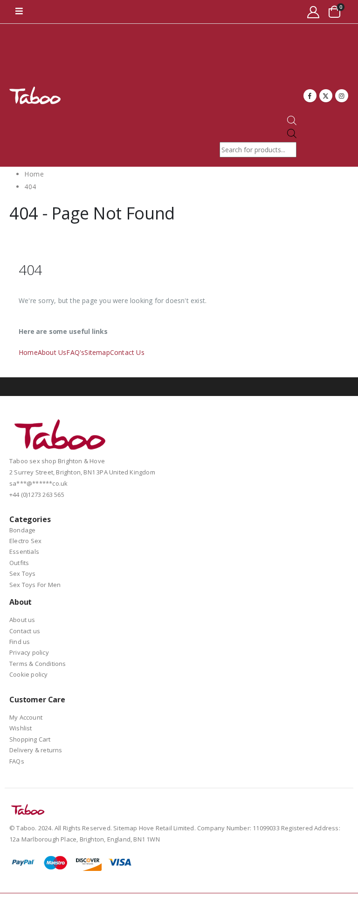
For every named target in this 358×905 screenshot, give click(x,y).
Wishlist (20, 728)
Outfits (19, 563)
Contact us (24, 631)
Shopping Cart (30, 739)
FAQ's (75, 352)
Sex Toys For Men (35, 584)
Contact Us (127, 352)
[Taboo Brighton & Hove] (60, 437)
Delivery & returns (35, 750)
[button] (19, 12)
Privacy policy (29, 652)
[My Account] (313, 12)
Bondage (22, 530)
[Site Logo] (35, 95)
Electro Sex (25, 541)
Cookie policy (28, 674)
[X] (325, 95)
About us (22, 619)
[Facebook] (310, 95)
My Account (25, 717)
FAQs (16, 761)
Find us (19, 641)
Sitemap (97, 352)
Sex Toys (22, 573)
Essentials (24, 551)
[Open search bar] (291, 122)
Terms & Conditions (37, 663)
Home (28, 352)
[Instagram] (341, 95)
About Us (52, 352)
